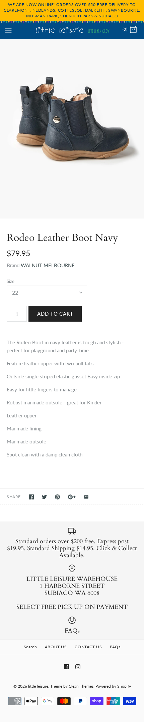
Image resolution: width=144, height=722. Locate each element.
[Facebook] (66, 666)
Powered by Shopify (113, 686)
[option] (72, 129)
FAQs (115, 646)
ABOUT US (56, 646)
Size (10, 281)
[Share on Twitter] (44, 496)
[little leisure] (72, 29)
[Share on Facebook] (31, 496)
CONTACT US (88, 646)
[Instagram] (77, 666)
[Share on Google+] (72, 496)
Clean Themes (81, 686)
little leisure (38, 686)
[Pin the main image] (57, 496)
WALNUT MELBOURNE (48, 265)
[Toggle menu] (8, 29)
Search (30, 646)
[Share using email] (86, 496)
